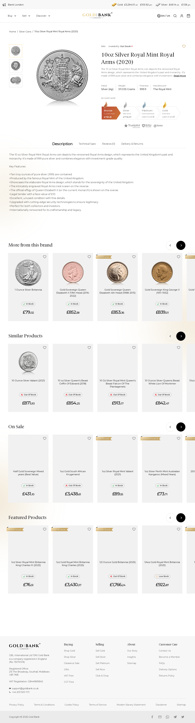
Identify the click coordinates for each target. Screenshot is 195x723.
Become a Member (169, 657)
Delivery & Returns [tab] (132, 143)
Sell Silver (101, 657)
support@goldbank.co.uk (25, 688)
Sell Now (100, 669)
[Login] (182, 16)
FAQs (162, 663)
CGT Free (69, 682)
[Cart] (188, 16)
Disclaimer (161, 704)
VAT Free (69, 675)
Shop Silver (70, 657)
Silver (164, 4)
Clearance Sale (71, 663)
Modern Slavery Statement (131, 704)
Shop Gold (69, 650)
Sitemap (131, 663)
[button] (44, 257)
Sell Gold (100, 650)
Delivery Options (168, 669)
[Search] (175, 16)
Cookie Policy (72, 704)
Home (12, 31)
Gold (120, 4)
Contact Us (165, 650)
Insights (131, 657)
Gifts (66, 669)
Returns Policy (166, 675)
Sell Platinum (103, 663)
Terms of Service (98, 704)
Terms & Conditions (44, 704)
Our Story (132, 650)
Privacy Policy (16, 704)
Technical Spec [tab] (87, 143)
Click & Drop (102, 675)
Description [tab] (62, 144)
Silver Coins (25, 31)
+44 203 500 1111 (21, 692)
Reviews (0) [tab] (108, 143)
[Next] (180, 245)
